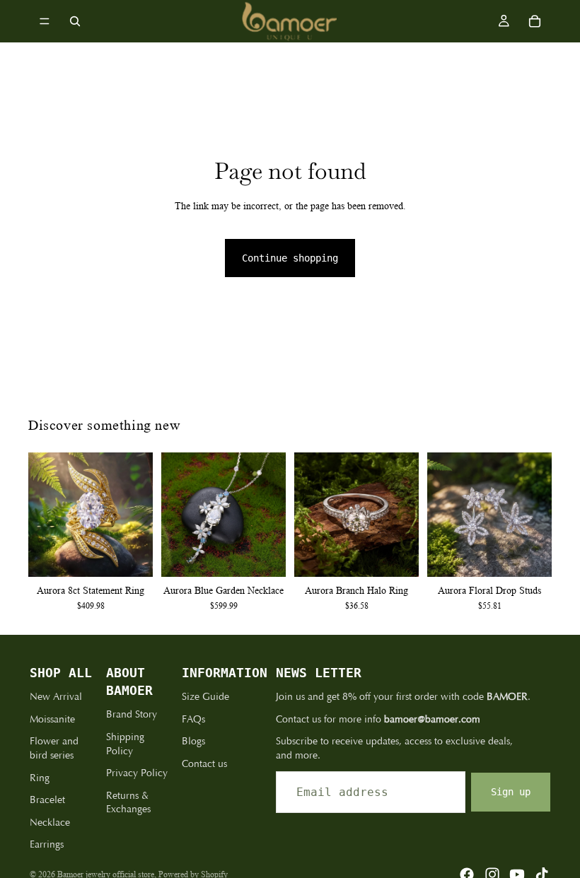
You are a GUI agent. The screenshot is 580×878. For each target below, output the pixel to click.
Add (276, 555)
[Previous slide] (43, 514)
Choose (143, 555)
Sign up (510, 791)
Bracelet (47, 800)
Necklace (50, 822)
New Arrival (56, 697)
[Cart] (534, 21)
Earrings (47, 844)
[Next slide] (137, 514)
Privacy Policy (137, 773)
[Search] (75, 21)
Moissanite (52, 719)
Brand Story (131, 714)
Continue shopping (290, 258)
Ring (40, 778)
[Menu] (44, 21)
